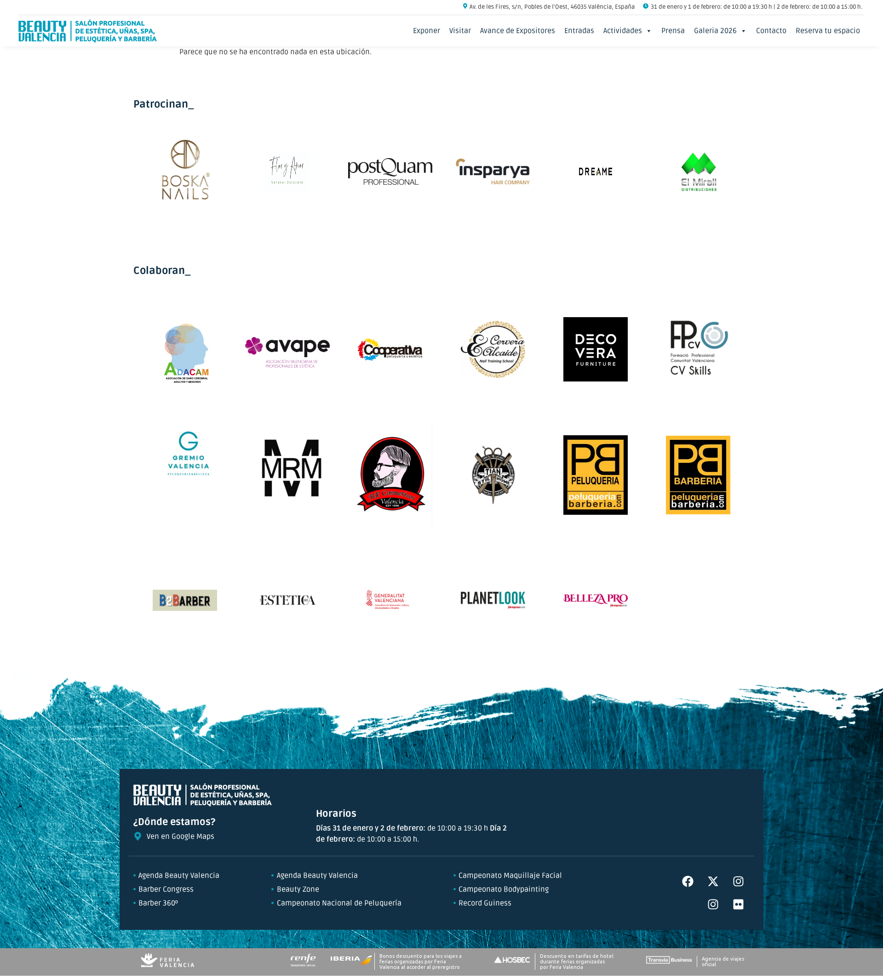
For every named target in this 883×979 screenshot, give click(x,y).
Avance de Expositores (517, 30)
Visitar (460, 30)
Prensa (673, 30)
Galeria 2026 (715, 30)
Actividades (622, 30)
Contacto (771, 30)
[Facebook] (687, 881)
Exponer (426, 30)
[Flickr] (738, 904)
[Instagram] (738, 881)
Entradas (579, 30)
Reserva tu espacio (828, 30)
